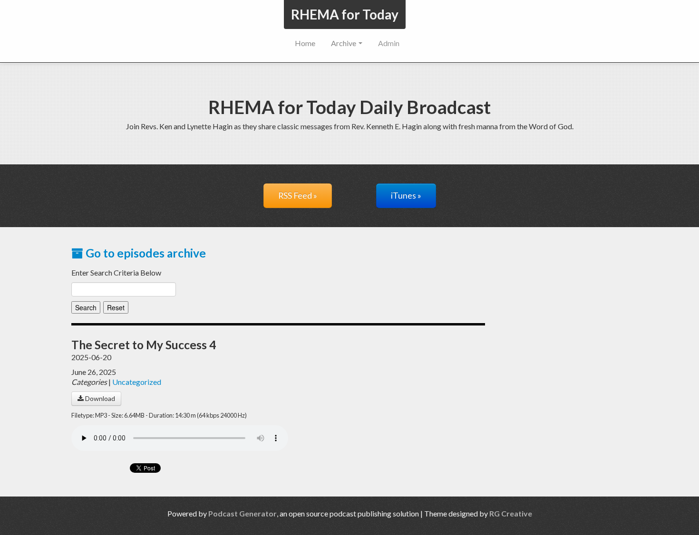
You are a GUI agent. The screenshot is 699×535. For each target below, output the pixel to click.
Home (305, 43)
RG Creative (510, 513)
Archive (344, 43)
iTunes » (406, 196)
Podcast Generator (242, 513)
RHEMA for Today (344, 14)
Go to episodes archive (144, 253)
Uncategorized (136, 381)
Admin (388, 43)
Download (99, 398)
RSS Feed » (297, 196)
